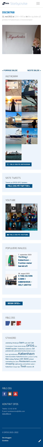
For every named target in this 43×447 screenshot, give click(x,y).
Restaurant (24, 361)
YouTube (19, 323)
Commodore (9, 346)
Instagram (13, 323)
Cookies (5, 440)
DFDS (30, 345)
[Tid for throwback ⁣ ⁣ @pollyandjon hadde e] (29, 120)
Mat (7, 359)
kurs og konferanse (12, 354)
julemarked (17, 351)
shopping (10, 364)
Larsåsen (30, 356)
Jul (33, 348)
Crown (15, 346)
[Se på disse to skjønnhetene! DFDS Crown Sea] (14, 136)
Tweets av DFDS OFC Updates (16, 182)
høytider (14, 349)
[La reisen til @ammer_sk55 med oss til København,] (14, 88)
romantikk (33, 361)
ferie (36, 346)
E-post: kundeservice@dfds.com (13, 411)
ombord (31, 359)
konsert (33, 351)
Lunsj (35, 356)
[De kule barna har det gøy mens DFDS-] (29, 136)
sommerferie (26, 364)
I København (21, 349)
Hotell (8, 348)
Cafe (32, 343)
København (26, 353)
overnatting (9, 361)
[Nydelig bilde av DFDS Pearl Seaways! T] (29, 104)
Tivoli (23, 366)
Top (38, 440)
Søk (38, 3)
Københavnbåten (11, 356)
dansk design (22, 346)
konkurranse (26, 351)
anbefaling (9, 343)
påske (17, 361)
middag (11, 359)
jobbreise (29, 348)
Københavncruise (21, 356)
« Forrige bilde (10, 70)
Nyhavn (17, 359)
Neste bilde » (34, 70)
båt (29, 343)
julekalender (10, 351)
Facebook (8, 323)
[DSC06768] (21, 53)
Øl (33, 367)
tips (19, 367)
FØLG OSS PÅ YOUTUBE (18, 235)
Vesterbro (29, 366)
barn (21, 342)
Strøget (15, 366)
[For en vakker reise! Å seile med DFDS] (14, 120)
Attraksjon (15, 343)
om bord (24, 359)
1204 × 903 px (20, 17)
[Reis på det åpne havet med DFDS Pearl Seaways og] (14, 152)
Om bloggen (6, 438)
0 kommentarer (26, 20)
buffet (26, 343)
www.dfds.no (6, 414)
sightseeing (18, 364)
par (14, 361)
